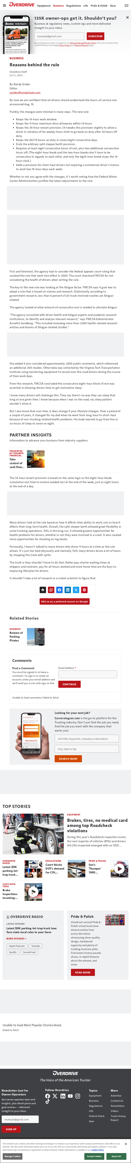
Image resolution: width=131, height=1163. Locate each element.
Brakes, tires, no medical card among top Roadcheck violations (97, 825)
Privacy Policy (65, 45)
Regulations (53, 860)
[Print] (43, 590)
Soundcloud (29, 952)
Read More (83, 972)
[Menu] (4, 5)
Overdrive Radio (9, 861)
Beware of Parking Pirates (16, 636)
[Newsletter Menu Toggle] (126, 5)
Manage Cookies (13, 1156)
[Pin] (84, 590)
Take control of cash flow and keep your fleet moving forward (16, 463)
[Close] (125, 1143)
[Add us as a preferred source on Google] (51, 590)
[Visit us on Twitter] (55, 1095)
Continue (69, 684)
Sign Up (11, 1129)
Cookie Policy (97, 1150)
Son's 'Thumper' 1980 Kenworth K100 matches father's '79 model (98, 869)
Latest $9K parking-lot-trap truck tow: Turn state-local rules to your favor (11, 871)
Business (16, 58)
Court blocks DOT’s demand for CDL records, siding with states (55, 869)
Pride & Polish (97, 860)
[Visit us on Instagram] (77, 1095)
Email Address (67, 668)
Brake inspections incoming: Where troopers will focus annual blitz (11, 894)
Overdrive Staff (18, 71)
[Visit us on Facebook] (47, 1095)
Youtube (35, 945)
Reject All (116, 1156)
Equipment (74, 814)
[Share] (59, 590)
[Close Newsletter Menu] (127, 17)
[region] (65, 1151)
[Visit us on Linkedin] (63, 1095)
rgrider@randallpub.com (25, 92)
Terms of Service (82, 45)
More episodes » (16, 938)
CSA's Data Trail (9, 885)
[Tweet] (76, 590)
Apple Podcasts (17, 945)
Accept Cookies (94, 1156)
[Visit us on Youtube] (70, 1095)
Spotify (12, 952)
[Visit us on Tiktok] (47, 1100)
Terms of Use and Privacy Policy (83, 42)
